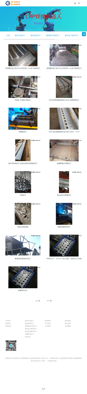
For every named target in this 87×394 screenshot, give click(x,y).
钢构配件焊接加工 (53, 35)
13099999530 (53, 346)
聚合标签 (68, 323)
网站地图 (68, 321)
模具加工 (28, 337)
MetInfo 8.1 (40, 385)
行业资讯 (48, 323)
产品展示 (29, 316)
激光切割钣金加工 (31, 331)
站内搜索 (68, 326)
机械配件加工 (29, 334)
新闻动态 (49, 316)
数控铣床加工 (36, 35)
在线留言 (8, 323)
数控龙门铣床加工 (72, 35)
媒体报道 (48, 321)
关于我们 (9, 316)
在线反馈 (8, 326)
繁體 (43, 389)
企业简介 (8, 321)
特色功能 (69, 316)
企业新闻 (48, 326)
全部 (8, 35)
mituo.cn (57, 385)
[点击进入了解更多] (43, 18)
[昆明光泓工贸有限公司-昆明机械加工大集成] (13, 3)
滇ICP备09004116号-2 (43, 372)
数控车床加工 (20, 35)
